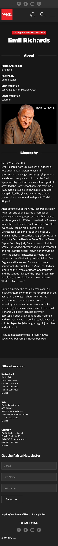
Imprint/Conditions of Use (14, 514)
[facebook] (25, 4)
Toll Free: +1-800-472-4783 (14, 414)
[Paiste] (6, 15)
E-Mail (4, 393)
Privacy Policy (39, 514)
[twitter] (39, 4)
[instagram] (19, 4)
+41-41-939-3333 (9, 386)
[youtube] (32, 4)
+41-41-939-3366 (9, 390)
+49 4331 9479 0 (9, 442)
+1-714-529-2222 (9, 417)
